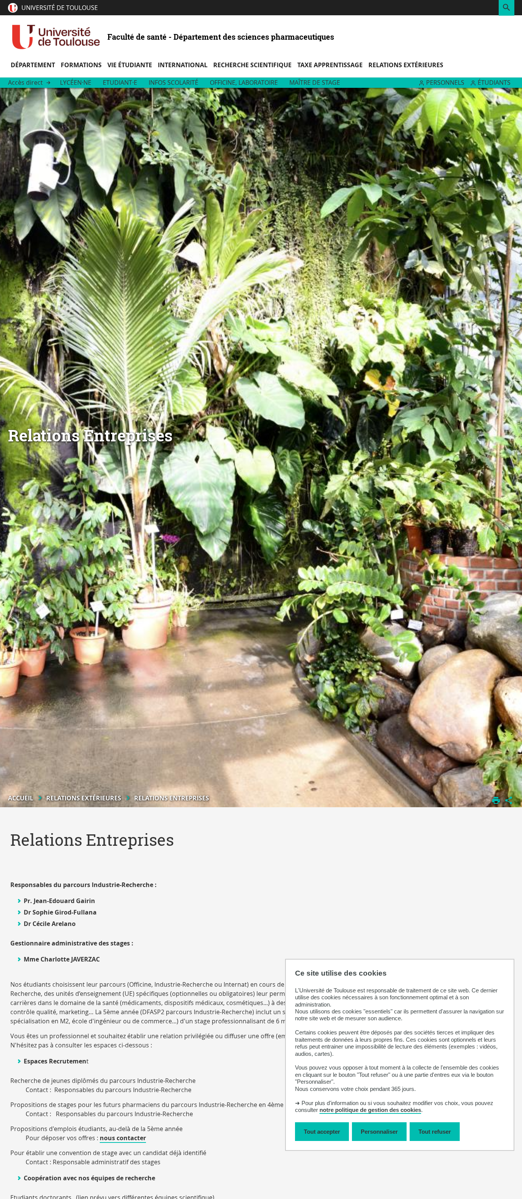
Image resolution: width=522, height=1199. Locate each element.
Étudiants (494, 82)
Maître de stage (314, 82)
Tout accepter (322, 1131)
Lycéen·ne (75, 82)
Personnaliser (379, 1131)
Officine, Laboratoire (244, 82)
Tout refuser (434, 1131)
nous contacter (123, 1138)
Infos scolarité (173, 82)
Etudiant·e (120, 82)
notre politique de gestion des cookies (370, 1110)
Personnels (445, 82)
